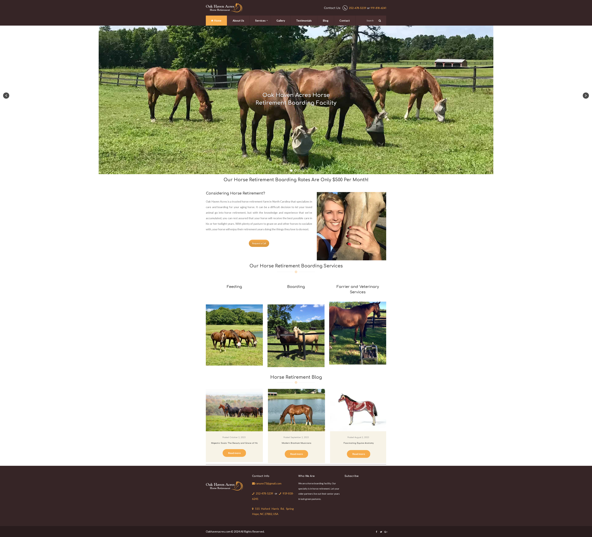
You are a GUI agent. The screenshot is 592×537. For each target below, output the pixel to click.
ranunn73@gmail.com (268, 483)
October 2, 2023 (237, 437)
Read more (234, 452)
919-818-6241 (378, 8)
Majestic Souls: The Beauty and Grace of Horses (237, 443)
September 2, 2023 (300, 437)
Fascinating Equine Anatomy (359, 443)
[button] (6, 95)
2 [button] (295, 170)
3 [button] (299, 170)
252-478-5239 (357, 8)
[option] (296, 100)
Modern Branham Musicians (296, 443)
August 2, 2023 (362, 437)
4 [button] (303, 170)
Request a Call (259, 243)
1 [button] (291, 170)
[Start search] (379, 20)
